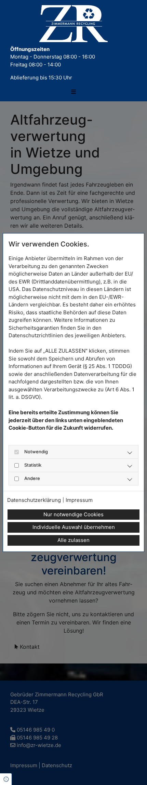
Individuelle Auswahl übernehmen (73, 527)
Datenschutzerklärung (34, 500)
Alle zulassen (73, 540)
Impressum (79, 500)
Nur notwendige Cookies (73, 514)
